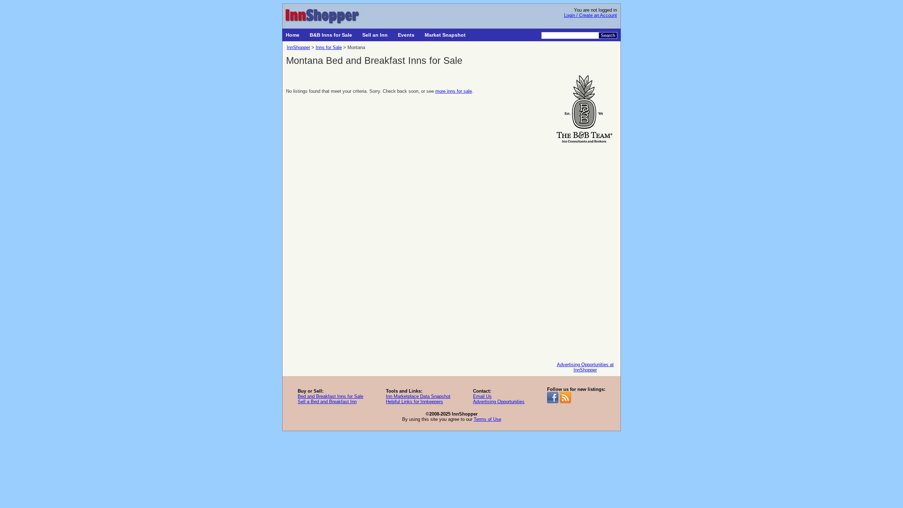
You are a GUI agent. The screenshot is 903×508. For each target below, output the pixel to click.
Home (292, 35)
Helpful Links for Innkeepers (414, 401)
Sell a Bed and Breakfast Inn (327, 401)
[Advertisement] (585, 251)
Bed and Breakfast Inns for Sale (330, 396)
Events (406, 35)
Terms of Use (487, 419)
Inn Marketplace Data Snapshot (418, 396)
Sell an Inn (375, 35)
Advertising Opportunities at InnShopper (585, 367)
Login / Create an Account (590, 15)
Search (608, 35)
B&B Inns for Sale (331, 35)
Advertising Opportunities (499, 401)
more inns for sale (453, 91)
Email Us (482, 396)
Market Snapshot (445, 35)
